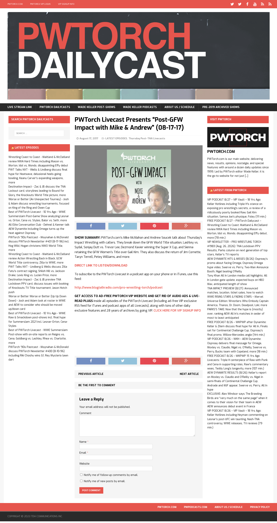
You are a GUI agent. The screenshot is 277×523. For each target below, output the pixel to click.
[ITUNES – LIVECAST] (262, 4)
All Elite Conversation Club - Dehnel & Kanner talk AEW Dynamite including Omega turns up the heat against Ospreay (38, 229)
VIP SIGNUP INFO (66, 4)
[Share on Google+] (186, 226)
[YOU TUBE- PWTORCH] (255, 4)
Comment (85, 413)
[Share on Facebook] (91, 226)
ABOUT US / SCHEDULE (180, 107)
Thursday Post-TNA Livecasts (147, 138)
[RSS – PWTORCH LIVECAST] (270, 4)
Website (84, 464)
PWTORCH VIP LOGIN (40, 4)
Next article (189, 374)
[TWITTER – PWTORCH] (232, 4)
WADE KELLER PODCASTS (140, 107)
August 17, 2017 (89, 138)
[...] (246, 176)
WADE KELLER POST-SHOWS (96, 107)
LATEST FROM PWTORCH (229, 190)
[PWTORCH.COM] (238, 145)
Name (83, 442)
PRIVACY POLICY (260, 507)
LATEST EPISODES (116, 138)
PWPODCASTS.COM (195, 507)
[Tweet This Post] (122, 226)
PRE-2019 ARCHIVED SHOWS (221, 107)
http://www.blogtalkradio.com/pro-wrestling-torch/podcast (119, 287)
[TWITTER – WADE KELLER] (239, 4)
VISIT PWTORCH (220, 119)
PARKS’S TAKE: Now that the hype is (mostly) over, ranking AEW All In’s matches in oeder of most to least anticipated (235, 314)
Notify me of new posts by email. (104, 481)
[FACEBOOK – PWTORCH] (247, 4)
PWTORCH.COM (15, 4)
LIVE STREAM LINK (20, 107)
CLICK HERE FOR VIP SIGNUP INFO (177, 310)
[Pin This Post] (154, 226)
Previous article (90, 374)
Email (83, 453)
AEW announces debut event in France (231, 406)
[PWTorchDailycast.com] (138, 55)
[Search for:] (39, 133)
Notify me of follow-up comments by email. (111, 475)
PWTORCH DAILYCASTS (55, 107)
